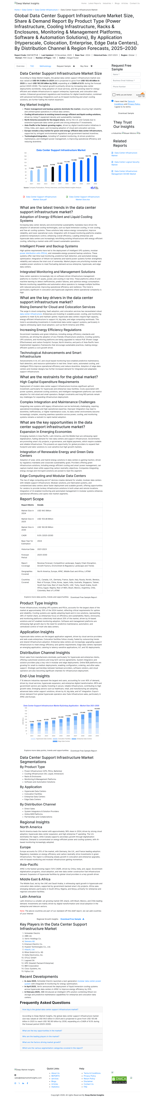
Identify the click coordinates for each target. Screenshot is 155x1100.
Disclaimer (88, 1081)
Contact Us (135, 3)
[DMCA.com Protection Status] (119, 1080)
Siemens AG (30, 941)
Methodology (45, 66)
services (54, 1078)
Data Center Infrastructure (46, 10)
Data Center (27, 10)
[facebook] (27, 1083)
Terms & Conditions (92, 1073)
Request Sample (64, 66)
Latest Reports (94, 3)
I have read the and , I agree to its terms (127, 104)
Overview (20, 66)
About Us (55, 1073)
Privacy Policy (90, 1076)
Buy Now (84, 66)
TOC (32, 66)
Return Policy (89, 1078)
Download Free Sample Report (84, 597)
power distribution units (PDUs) (33, 253)
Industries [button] (107, 3)
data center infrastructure (31, 314)
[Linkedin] (23, 1083)
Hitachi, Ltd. (30, 949)
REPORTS (55, 1076)
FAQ (85, 1087)
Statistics (55, 1087)
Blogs (117, 3)
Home (83, 3)
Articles (124, 3)
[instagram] (15, 1083)
